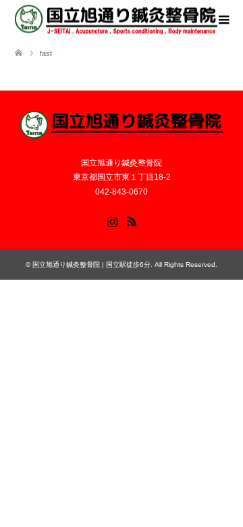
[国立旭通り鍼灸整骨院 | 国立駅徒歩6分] (116, 19)
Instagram (112, 220)
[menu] (222, 20)
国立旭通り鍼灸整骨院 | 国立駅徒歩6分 (91, 264)
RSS (131, 220)
